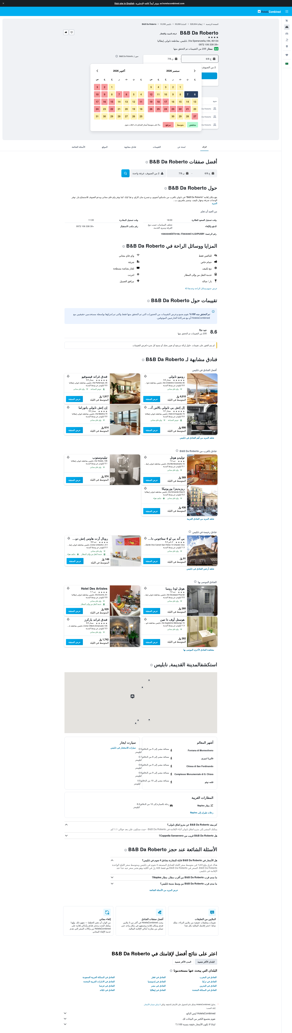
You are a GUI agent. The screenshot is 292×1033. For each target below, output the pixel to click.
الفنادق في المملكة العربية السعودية (99, 977)
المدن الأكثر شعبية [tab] (183, 961)
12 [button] (151, 94)
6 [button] (195, 94)
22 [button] (180, 109)
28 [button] (187, 116)
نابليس (168, 24)
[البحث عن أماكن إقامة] (287, 27)
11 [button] (158, 94)
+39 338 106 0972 (208, 44)
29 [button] (180, 116)
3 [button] (165, 87)
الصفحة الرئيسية (212, 24)
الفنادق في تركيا (209, 981)
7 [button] (187, 94)
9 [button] (173, 94)
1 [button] (180, 87)
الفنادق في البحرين (208, 985)
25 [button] (158, 109)
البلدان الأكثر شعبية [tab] (206, 961)
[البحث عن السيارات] (287, 33)
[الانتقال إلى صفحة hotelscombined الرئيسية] (269, 11)
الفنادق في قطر (158, 977)
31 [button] (97, 116)
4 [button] (158, 87)
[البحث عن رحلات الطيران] (287, 21)
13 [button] (194, 101)
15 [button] (180, 101)
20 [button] (194, 109)
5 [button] (151, 87)
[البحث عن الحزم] (287, 40)
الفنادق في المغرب (208, 977)
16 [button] (173, 101)
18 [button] (158, 101)
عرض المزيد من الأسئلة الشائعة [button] (163, 890)
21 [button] (187, 109)
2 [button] (173, 87)
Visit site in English (124, 3)
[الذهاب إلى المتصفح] (287, 46)
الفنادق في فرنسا (107, 985)
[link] (197, 438)
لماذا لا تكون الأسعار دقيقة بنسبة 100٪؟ (195, 1024)
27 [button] (194, 116)
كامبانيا (183, 24)
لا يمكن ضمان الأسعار (152, 1004)
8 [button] (180, 94)
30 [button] (173, 116)
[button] (3, 3)
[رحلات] (287, 55)
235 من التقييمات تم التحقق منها (190, 48)
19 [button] (151, 101)
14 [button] (187, 101)
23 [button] (173, 109)
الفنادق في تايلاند (107, 989)
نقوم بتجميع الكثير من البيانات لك (198, 1019)
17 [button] (165, 101)
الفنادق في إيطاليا (158, 989)
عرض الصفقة (152, 399)
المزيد (214, 203)
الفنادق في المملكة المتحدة (204, 989)
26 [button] (151, 109)
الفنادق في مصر (158, 985)
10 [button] (165, 94)
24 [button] (165, 109)
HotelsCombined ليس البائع (200, 1013)
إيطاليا (199, 24)
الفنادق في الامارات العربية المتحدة (99, 981)
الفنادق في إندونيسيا (157, 981)
